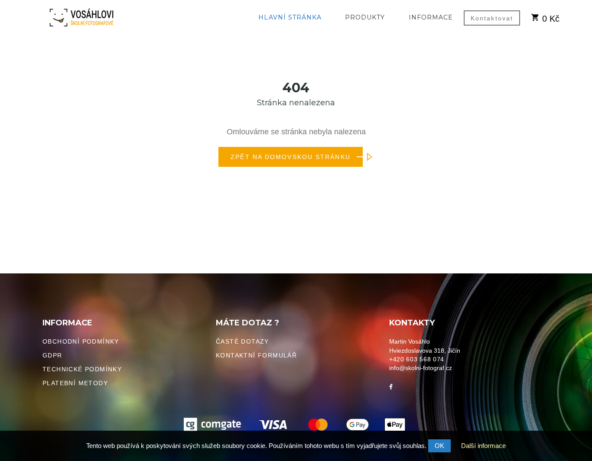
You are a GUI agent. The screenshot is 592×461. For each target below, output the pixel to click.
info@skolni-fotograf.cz (420, 367)
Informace (431, 17)
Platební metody (75, 383)
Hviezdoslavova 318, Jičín (424, 350)
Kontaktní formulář (256, 355)
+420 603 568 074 (416, 359)
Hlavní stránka (290, 17)
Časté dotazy (242, 341)
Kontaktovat (492, 18)
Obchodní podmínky (80, 341)
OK (439, 445)
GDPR (52, 355)
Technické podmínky (82, 369)
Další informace (483, 445)
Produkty (365, 17)
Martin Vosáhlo (409, 341)
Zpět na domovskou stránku (291, 156)
